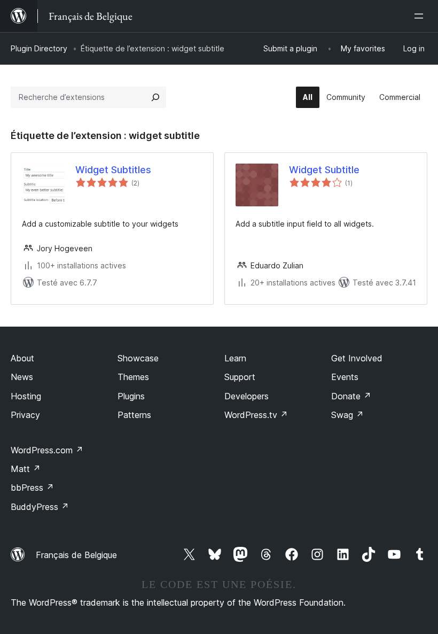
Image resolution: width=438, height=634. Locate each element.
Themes (133, 377)
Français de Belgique (76, 555)
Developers (246, 396)
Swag (347, 414)
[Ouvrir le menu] (421, 16)
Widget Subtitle (324, 169)
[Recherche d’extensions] (155, 97)
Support (239, 377)
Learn (235, 358)
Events (344, 377)
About (22, 358)
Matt (26, 468)
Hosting (26, 396)
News (22, 377)
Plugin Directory (39, 48)
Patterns (134, 414)
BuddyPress (40, 506)
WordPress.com (47, 450)
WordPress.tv (256, 414)
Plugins (131, 396)
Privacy (25, 414)
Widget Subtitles (113, 169)
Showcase (138, 358)
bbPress (32, 487)
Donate (351, 396)
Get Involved (356, 358)
